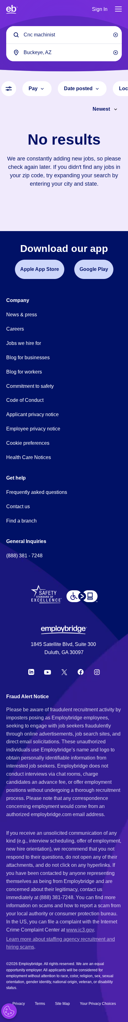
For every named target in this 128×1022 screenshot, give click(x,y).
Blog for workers (24, 371)
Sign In (99, 9)
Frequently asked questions (36, 492)
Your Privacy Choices (98, 1003)
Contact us (18, 506)
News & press (21, 314)
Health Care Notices (28, 457)
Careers (15, 329)
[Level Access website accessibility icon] (82, 596)
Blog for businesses (28, 357)
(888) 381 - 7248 (24, 555)
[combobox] (64, 52)
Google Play (94, 269)
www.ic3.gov (80, 929)
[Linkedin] (31, 672)
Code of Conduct (24, 400)
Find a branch (21, 520)
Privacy (18, 1003)
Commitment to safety (30, 386)
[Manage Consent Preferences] (9, 1011)
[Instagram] (97, 672)
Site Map (62, 1003)
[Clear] (116, 35)
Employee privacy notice (33, 428)
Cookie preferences (27, 443)
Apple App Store (39, 269)
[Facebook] (81, 672)
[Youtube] (47, 672)
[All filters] (8, 88)
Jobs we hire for (23, 343)
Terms (40, 1003)
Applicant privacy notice (32, 414)
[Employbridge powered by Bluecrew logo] (64, 629)
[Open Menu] (118, 9)
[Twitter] (64, 672)
